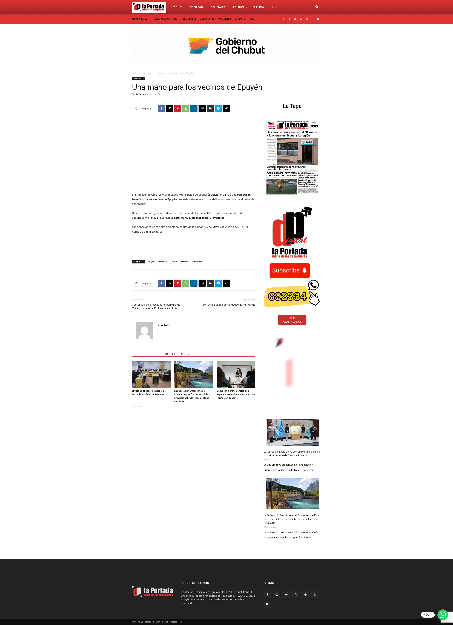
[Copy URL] (226, 108)
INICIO (251, 19)
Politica (239, 7)
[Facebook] (283, 19)
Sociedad (196, 7)
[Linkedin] (193, 108)
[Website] (306, 19)
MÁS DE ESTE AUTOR (177, 354)
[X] (300, 19)
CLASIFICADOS (189, 19)
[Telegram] (218, 108)
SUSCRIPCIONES (207, 19)
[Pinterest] (177, 108)
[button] (316, 7)
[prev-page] (134, 408)
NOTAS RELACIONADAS (147, 354)
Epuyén (151, 261)
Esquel (177, 7)
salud (174, 261)
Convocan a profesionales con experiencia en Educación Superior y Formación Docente (236, 394)
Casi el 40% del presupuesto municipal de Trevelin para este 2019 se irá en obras (156, 306)
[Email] (202, 108)
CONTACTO (240, 19)
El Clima (258, 7)
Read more (309, 470)
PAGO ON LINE (224, 19)
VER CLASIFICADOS (292, 319)
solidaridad (197, 261)
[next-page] (140, 408)
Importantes (147, 73)
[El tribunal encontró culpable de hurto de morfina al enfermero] (151, 374)
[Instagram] (289, 19)
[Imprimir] (210, 108)
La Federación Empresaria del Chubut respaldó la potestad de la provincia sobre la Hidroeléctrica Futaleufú (291, 519)
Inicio (134, 73)
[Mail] (295, 19)
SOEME (184, 261)
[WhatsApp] (312, 19)
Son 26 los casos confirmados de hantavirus (229, 304)
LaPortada (141, 94)
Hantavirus (163, 261)
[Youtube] (318, 19)
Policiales (218, 7)
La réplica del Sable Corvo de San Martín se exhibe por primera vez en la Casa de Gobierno (292, 453)
